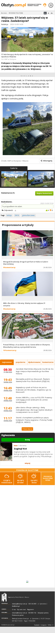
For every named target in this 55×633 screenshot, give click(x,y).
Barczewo (4, 13)
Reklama (4, 612)
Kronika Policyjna (16, 13)
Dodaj (27, 440)
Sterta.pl (14, 618)
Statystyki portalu (43, 613)
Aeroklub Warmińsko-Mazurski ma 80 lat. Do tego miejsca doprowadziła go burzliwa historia (35, 371)
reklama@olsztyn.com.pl (19, 613)
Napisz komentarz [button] (44, 193)
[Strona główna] (21, 5)
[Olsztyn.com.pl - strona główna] (4, 597)
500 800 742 (32, 613)
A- (45, 13)
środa (34, 481)
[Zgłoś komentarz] (15, 210)
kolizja (9, 215)
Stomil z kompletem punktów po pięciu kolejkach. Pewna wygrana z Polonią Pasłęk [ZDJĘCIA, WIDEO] (34, 419)
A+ (52, 13)
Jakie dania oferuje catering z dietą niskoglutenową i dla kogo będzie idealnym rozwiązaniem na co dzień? (34, 409)
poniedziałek (6, 481)
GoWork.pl (16, 606)
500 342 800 (32, 604)
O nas (14, 609)
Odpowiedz (8, 210)
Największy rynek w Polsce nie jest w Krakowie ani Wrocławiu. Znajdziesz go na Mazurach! (33, 389)
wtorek (20, 481)
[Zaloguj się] (45, 5)
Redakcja (4, 24)
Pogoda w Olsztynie (27, 470)
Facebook (36, 625)
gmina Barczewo (28, 215)
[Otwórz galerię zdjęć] (27, 39)
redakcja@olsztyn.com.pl (19, 604)
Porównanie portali (18, 615)
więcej (27, 463)
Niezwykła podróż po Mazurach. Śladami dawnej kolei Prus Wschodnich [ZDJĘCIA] (33, 380)
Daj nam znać (21, 609)
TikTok (49, 625)
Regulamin (30, 609)
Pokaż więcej (27, 429)
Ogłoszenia (8, 435)
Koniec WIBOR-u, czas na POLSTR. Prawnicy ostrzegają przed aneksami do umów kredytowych (34, 399)
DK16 (17, 215)
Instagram (44, 625)
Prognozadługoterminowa (48, 478)
